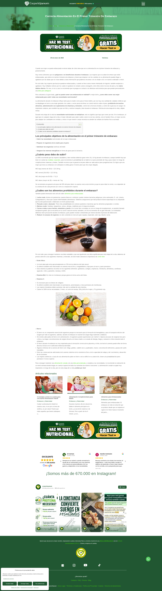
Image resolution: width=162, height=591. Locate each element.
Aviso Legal (61, 586)
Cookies (100, 586)
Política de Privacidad (90, 586)
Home (51, 26)
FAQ (79, 580)
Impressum (36, 587)
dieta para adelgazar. (45, 91)
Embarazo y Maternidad (66, 26)
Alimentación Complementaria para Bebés (81, 397)
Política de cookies (15, 587)
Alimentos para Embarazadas (111, 397)
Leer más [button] (65, 468)
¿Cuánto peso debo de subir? (46, 129)
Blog (55, 26)
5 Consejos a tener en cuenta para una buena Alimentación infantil (48, 397)
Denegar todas (25, 583)
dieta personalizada (79, 363)
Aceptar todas (10, 583)
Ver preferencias (39, 583)
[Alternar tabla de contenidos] (79, 124)
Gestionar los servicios (8, 578)
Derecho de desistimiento (113, 586)
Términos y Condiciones (74, 586)
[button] (85, 3)
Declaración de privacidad (27, 587)
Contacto (74, 580)
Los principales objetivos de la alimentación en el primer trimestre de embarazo (59, 127)
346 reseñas (51, 462)
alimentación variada (60, 363)
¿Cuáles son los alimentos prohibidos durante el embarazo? (54, 131)
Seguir (123, 487)
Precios (84, 580)
